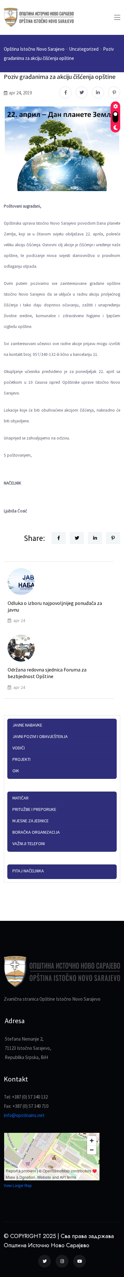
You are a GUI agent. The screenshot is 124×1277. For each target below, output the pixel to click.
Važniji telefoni (28, 843)
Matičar (20, 798)
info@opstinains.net (24, 1115)
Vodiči (18, 748)
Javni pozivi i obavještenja (40, 736)
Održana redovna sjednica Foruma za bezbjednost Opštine (47, 672)
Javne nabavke (27, 725)
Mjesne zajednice (30, 821)
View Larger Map (18, 1185)
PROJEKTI (21, 759)
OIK (15, 770)
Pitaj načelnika (28, 871)
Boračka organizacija (36, 832)
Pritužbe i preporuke (34, 809)
